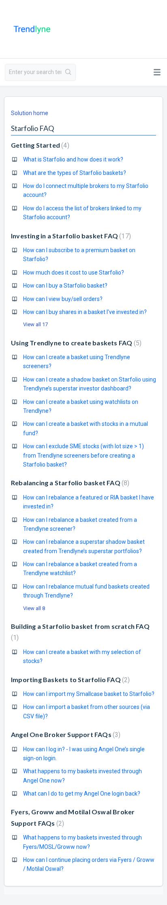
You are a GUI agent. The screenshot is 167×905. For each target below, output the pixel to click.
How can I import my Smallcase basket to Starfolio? (88, 694)
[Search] (68, 72)
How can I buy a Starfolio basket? (65, 285)
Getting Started (39, 145)
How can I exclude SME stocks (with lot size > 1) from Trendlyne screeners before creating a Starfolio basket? (83, 455)
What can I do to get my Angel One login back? (81, 793)
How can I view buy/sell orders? (63, 299)
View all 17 (35, 324)
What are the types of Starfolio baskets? (74, 173)
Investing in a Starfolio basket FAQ (70, 236)
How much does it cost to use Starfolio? (73, 272)
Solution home (29, 113)
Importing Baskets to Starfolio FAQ (69, 679)
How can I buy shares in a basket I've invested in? (85, 312)
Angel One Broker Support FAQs (64, 734)
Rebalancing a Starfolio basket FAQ (69, 482)
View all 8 (34, 608)
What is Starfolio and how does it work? (73, 159)
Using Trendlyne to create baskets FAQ (75, 343)
